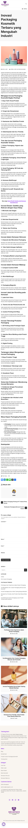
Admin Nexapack (5, 784)
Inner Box (3, 765)
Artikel (12, 69)
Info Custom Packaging (20, 69)
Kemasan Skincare (5, 775)
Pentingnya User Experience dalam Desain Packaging (13, 585)
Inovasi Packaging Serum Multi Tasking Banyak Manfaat (14, 591)
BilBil (14, 495)
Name (2, 539)
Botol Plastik (4, 770)
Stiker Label (3, 768)
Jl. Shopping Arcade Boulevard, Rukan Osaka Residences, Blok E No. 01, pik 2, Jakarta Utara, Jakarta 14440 (13, 791)
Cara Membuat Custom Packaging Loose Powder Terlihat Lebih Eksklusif (12, 598)
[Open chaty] (3, 824)
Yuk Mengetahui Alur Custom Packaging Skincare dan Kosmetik (13, 588)
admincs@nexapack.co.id (7, 787)
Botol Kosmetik (4, 773)
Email (2, 546)
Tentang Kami (4, 759)
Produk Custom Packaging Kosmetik (9, 756)
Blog (2, 751)
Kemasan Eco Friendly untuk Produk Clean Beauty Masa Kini (14, 594)
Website (3, 552)
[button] (24, 8)
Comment (3, 521)
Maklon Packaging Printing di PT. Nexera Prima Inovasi (15, 502)
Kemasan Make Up (5, 778)
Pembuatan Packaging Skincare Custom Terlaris (14, 507)
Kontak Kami (4, 754)
